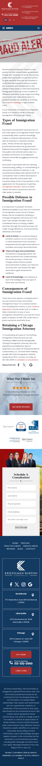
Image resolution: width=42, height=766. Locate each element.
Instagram (23, 584)
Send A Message (21, 527)
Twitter (17, 584)
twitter (24, 364)
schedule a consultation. (27, 360)
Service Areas (30, 546)
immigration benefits (11, 186)
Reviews (11, 549)
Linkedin (30, 364)
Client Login (21, 671)
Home (15, 543)
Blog (20, 549)
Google (30, 584)
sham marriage (14, 102)
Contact (30, 549)
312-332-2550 (11, 15)
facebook (18, 364)
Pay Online (21, 654)
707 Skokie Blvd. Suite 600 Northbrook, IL (31, 6)
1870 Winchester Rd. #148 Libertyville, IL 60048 (31, 17)
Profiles (25, 543)
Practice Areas (12, 546)
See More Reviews (21, 407)
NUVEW (8, 752)
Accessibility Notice (21, 755)
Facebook (11, 584)
